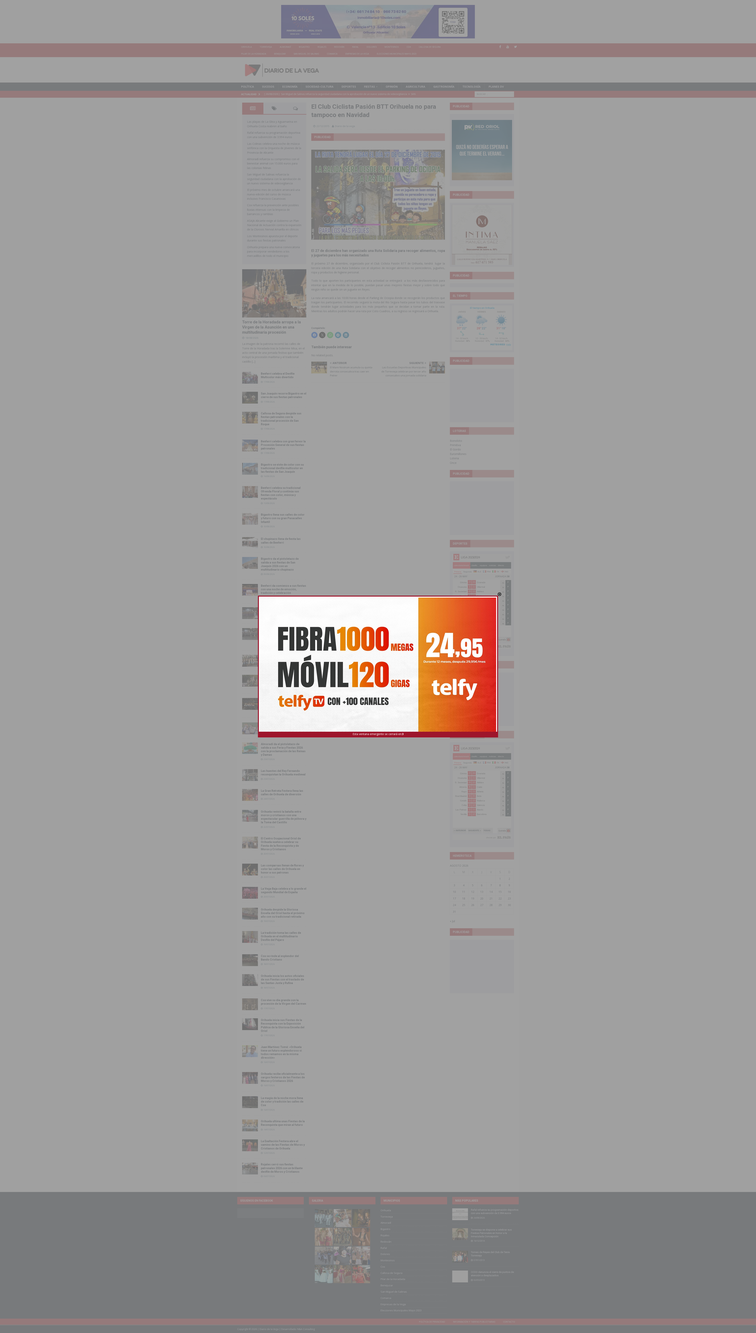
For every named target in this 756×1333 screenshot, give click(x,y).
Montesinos (391, 46)
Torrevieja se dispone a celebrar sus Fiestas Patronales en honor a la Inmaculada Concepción (491, 1233)
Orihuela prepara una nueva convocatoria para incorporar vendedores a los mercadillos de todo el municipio (273, 251)
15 (500, 892)
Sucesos (268, 86)
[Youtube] (507, 46)
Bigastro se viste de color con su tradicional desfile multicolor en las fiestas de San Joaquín (282, 468)
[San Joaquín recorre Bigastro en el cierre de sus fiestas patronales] (250, 398)
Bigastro (304, 46)
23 (509, 898)
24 (454, 905)
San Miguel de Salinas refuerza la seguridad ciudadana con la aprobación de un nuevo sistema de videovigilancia (274, 179)
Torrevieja (266, 46)
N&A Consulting (306, 1329)
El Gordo (455, 449)
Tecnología (471, 86)
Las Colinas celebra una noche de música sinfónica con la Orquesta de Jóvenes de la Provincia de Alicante (274, 148)
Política (247, 86)
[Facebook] (500, 46)
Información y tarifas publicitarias (474, 1321)
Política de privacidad (432, 1321)
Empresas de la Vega (357, 53)
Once (453, 463)
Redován (339, 46)
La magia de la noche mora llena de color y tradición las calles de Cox (282, 1101)
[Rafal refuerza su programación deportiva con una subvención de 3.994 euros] (460, 1214)
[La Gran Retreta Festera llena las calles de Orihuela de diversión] (250, 795)
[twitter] (515, 46)
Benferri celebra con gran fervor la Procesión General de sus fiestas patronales (283, 445)
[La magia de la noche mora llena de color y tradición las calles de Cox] (250, 1102)
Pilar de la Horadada (253, 53)
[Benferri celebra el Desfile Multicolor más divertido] (250, 378)
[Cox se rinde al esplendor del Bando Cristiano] (250, 960)
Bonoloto (456, 441)
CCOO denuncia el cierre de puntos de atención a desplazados (492, 1274)
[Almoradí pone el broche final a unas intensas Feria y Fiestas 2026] (250, 613)
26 (472, 905)
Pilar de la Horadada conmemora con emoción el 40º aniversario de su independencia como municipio (283, 703)
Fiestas (369, 86)
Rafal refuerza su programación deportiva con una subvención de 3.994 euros (494, 1211)
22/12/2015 (322, 126)
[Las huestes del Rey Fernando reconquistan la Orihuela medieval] (250, 775)
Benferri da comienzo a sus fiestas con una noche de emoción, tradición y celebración (283, 589)
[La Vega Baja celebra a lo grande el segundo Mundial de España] (250, 893)
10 (454, 892)
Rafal (355, 46)
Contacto (509, 1321)
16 (509, 892)
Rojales (322, 46)
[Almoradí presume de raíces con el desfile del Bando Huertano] (250, 728)
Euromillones (458, 454)
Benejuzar (280, 53)
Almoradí (285, 46)
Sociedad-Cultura (320, 86)
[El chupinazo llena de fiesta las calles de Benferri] (250, 543)
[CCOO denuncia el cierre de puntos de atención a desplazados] (460, 1276)
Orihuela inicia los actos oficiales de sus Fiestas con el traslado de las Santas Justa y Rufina (282, 979)
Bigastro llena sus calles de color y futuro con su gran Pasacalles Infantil (283, 518)
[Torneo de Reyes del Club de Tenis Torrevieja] (460, 1256)
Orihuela (246, 46)
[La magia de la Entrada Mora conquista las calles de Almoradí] (250, 661)
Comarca (332, 53)
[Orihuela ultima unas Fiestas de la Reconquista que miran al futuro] (250, 1125)
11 (463, 892)
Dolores (372, 46)
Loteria (454, 458)
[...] (253, 361)
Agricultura (415, 86)
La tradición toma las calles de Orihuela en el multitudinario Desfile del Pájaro (281, 936)
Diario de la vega (345, 126)
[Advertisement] (481, 395)
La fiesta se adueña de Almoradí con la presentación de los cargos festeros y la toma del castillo (283, 680)
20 (481, 898)
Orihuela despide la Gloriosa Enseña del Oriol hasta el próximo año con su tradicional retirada (283, 913)
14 (491, 892)
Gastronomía (443, 86)
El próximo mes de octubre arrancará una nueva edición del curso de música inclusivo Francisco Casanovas (273, 194)
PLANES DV (496, 86)
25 (463, 905)
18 (463, 898)
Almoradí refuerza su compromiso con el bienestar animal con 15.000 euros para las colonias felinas (273, 163)
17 (454, 898)
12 (472, 892)
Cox (409, 46)
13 (481, 892)
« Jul (452, 921)
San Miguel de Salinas (306, 53)
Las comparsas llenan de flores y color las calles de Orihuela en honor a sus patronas (282, 869)
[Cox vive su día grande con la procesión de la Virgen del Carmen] (250, 1004)
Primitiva (455, 445)
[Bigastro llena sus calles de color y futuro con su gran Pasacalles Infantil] (250, 519)
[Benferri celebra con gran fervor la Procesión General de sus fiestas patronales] (250, 445)
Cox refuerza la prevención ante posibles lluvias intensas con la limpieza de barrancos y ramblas (273, 209)
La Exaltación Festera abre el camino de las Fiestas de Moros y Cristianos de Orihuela (283, 1145)
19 (472, 898)
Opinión (392, 86)
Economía (289, 86)
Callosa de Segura (430, 46)
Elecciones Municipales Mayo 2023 (396, 53)
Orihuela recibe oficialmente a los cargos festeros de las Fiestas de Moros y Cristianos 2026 (283, 1077)
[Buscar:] (494, 94)
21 (491, 898)
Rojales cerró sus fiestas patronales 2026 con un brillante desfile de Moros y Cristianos (282, 1168)
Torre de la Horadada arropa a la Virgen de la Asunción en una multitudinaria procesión (271, 327)
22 (500, 898)
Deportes (349, 86)
